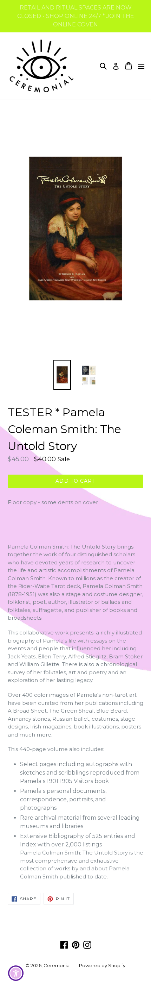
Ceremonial (57, 965)
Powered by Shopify (102, 965)
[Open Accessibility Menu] (16, 973)
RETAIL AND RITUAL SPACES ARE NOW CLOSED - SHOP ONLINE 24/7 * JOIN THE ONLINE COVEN (75, 16)
